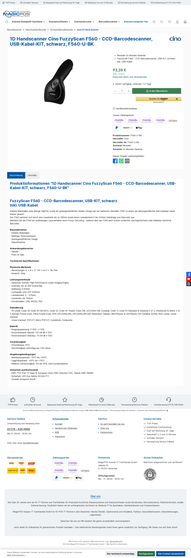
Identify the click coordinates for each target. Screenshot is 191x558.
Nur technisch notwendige (120, 553)
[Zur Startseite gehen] (17, 14)
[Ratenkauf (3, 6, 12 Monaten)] (160, 121)
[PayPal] (117, 128)
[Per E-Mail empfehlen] (127, 160)
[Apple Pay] (139, 128)
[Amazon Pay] (128, 128)
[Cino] (175, 42)
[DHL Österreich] (31, 464)
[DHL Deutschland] (11, 464)
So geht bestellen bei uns (112, 424)
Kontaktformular (30, 443)
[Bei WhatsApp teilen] (121, 160)
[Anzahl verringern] (115, 91)
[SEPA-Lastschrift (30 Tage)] (146, 121)
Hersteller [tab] (32, 175)
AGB (57, 432)
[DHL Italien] (21, 464)
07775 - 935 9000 (18, 429)
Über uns (104, 428)
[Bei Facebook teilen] (115, 160)
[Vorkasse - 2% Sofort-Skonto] (173, 121)
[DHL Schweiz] (12, 471)
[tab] (16, 175)
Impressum (60, 436)
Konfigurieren (146, 553)
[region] (58, 82)
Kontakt (58, 424)
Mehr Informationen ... (16, 555)
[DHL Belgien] (31, 471)
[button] (158, 100)
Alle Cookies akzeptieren (171, 553)
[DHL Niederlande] (23, 471)
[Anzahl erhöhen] (128, 91)
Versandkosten (116, 541)
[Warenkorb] (185, 21)
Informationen (61, 418)
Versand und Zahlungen (66, 428)
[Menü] (154, 21)
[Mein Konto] (177, 21)
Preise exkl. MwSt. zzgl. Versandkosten (130, 77)
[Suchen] (162, 21)
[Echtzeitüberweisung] (119, 121)
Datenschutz (106, 432)
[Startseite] (7, 22)
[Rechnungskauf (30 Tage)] (133, 121)
